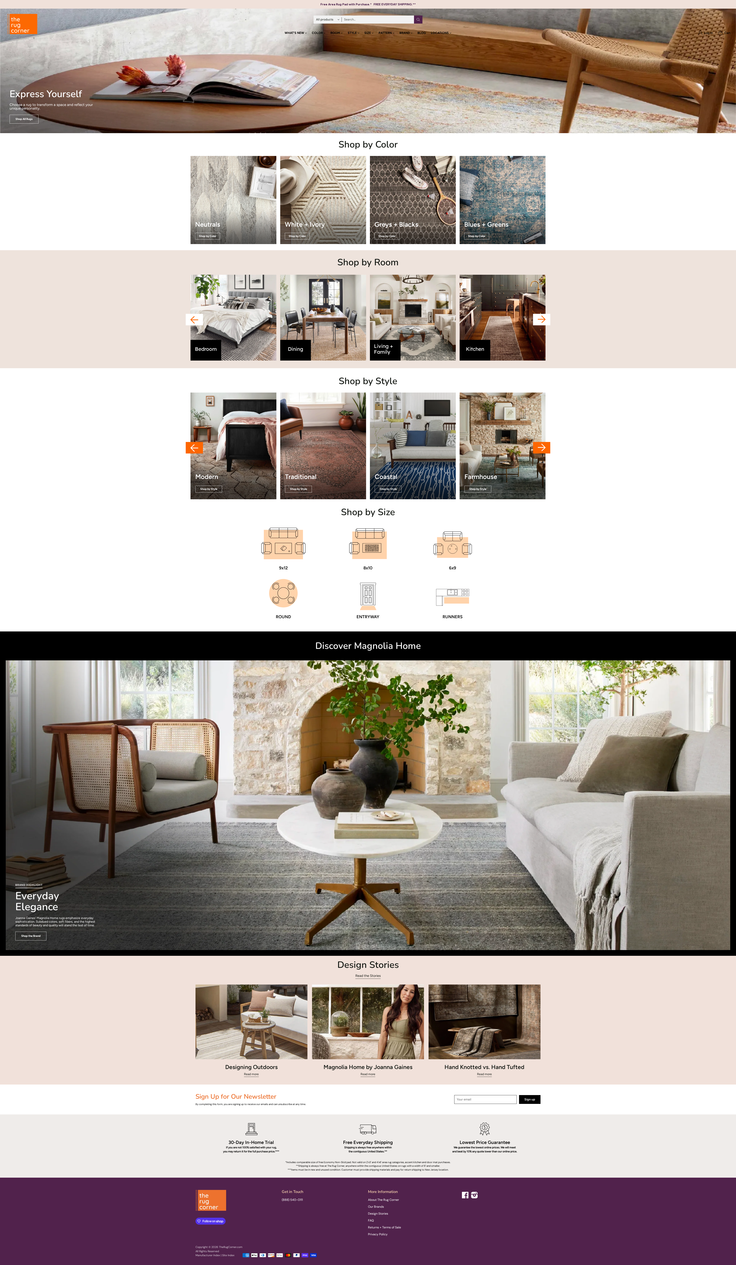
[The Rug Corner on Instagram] (474, 1194)
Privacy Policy (378, 1234)
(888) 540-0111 (292, 1200)
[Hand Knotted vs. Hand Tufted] (484, 1022)
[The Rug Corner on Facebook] (465, 1194)
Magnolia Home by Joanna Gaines (368, 1067)
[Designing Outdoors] (251, 1022)
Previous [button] (194, 319)
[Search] (418, 20)
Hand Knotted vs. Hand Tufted (484, 1067)
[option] (233, 318)
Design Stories (378, 1214)
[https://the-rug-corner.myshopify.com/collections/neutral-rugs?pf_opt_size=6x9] (233, 200)
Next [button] (541, 319)
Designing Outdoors (251, 1067)
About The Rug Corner (383, 1200)
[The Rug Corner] (22, 24)
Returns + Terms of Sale (384, 1227)
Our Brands (376, 1207)
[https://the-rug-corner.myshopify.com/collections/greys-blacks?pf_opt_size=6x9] (413, 200)
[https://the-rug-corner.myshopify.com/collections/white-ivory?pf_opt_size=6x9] (323, 200)
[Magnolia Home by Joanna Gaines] (368, 1022)
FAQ (371, 1220)
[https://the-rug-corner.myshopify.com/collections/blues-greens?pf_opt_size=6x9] (502, 200)
